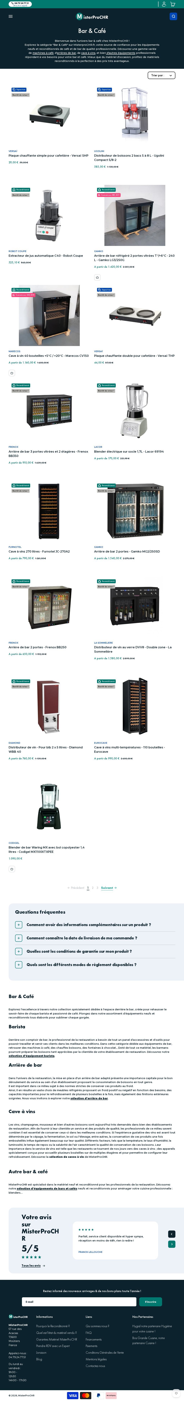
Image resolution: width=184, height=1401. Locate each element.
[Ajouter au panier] (97, 277)
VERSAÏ (13, 151)
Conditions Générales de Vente (105, 1353)
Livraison (41, 1353)
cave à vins (88, 53)
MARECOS (14, 351)
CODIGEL (14, 843)
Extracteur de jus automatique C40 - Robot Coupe (46, 255)
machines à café (43, 53)
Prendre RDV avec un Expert (53, 1346)
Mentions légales (96, 1359)
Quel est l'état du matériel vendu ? (56, 1333)
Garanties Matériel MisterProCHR (56, 1339)
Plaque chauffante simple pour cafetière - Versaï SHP (48, 155)
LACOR (98, 447)
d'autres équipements (120, 53)
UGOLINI (99, 151)
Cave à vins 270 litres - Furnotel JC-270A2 (39, 551)
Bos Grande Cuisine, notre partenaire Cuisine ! (148, 1340)
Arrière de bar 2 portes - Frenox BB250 (37, 647)
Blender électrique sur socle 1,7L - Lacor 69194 (129, 451)
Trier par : (158, 75)
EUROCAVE (100, 743)
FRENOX (13, 447)
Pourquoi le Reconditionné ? (53, 1326)
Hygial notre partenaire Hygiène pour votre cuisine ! (152, 1328)
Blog (39, 1359)
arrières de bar (66, 53)
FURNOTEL (15, 547)
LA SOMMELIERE (103, 642)
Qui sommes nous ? (97, 1326)
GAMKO (98, 251)
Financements (94, 1339)
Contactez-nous (95, 1366)
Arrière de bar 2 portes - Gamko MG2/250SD (127, 551)
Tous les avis (31, 1265)
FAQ (89, 1333)
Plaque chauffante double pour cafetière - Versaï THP (134, 356)
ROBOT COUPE (17, 251)
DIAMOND (14, 743)
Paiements (91, 1346)
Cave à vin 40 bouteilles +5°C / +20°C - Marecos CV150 (49, 356)
